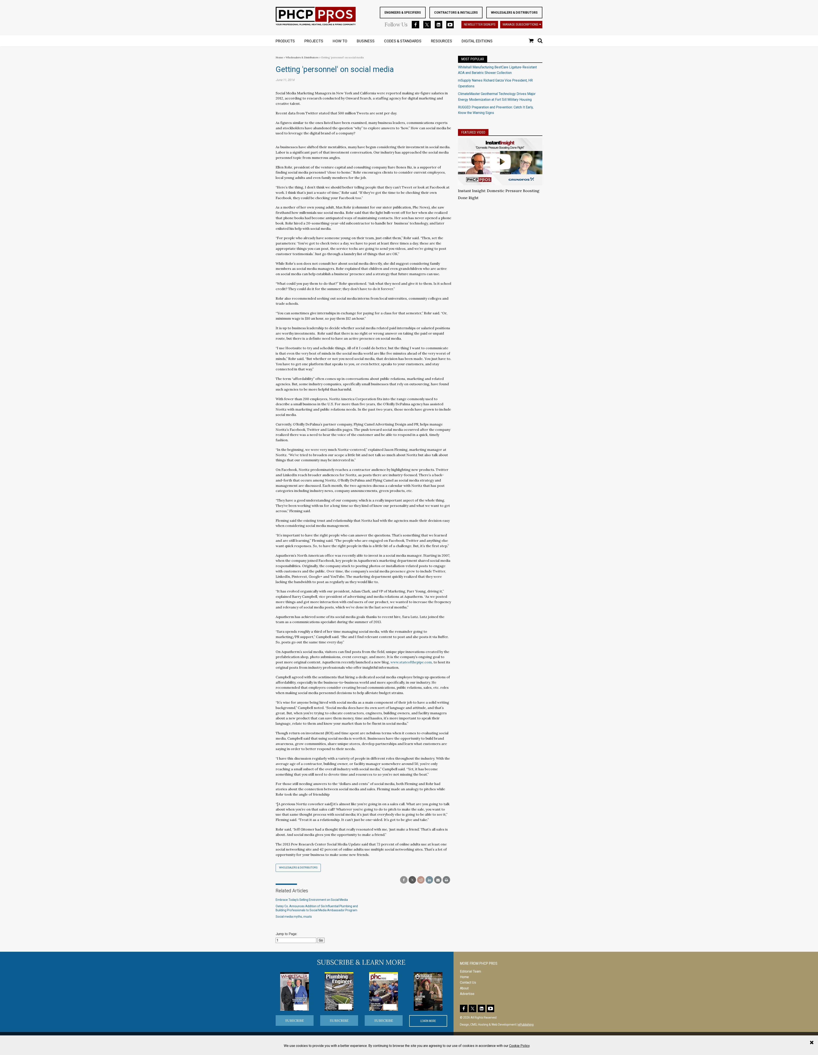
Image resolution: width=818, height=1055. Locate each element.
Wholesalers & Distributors (514, 12)
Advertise (467, 994)
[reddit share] (421, 880)
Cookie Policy (519, 1046)
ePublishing (526, 1024)
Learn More (428, 1021)
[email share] (438, 880)
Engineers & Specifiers (403, 12)
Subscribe (294, 1020)
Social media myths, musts (294, 916)
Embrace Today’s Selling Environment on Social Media (312, 899)
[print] (446, 880)
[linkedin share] (429, 880)
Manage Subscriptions (520, 24)
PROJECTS (313, 41)
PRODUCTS (285, 41)
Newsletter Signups (479, 24)
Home (279, 57)
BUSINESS (365, 41)
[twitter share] (412, 880)
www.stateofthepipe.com (411, 662)
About (464, 988)
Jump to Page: (286, 934)
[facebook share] (404, 880)
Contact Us (468, 982)
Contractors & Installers (456, 12)
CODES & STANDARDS (402, 41)
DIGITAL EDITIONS (477, 41)
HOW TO (340, 41)
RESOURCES (441, 41)
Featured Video (473, 132)
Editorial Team (470, 971)
